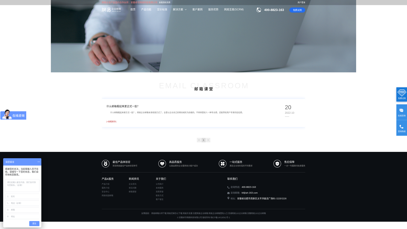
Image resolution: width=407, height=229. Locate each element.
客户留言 (159, 199)
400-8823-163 (274, 10)
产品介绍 (105, 184)
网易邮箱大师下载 (159, 213)
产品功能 (146, 9)
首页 (132, 9)
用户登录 (301, 2)
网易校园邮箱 (107, 195)
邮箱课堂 (132, 192)
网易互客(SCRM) (234, 9)
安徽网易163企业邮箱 (256, 213)
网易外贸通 (187, 213)
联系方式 (159, 195)
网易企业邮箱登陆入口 (218, 213)
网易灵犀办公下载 (174, 213)
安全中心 (105, 192)
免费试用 (297, 10)
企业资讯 (132, 184)
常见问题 (132, 188)
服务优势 (213, 9)
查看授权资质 (164, 2)
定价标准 (162, 9)
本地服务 (159, 188)
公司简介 (159, 184)
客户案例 (197, 9)
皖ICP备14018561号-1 (220, 217)
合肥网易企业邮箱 (200, 213)
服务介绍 (105, 188)
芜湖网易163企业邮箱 (237, 213)
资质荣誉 (159, 192)
